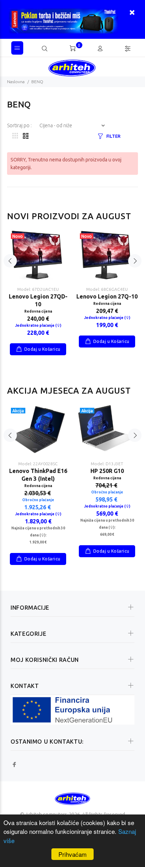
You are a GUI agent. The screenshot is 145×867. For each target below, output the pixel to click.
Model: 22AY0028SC (38, 463)
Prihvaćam (72, 854)
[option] (38, 287)
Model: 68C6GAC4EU (107, 289)
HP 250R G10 (107, 471)
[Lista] (25, 136)
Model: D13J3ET (107, 463)
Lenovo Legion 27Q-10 (107, 296)
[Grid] (15, 136)
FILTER (113, 136)
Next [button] (134, 261)
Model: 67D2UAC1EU (38, 289)
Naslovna (16, 81)
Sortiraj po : (20, 125)
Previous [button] (10, 261)
